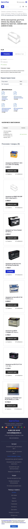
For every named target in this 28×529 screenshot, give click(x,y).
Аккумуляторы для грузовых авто (14, 452)
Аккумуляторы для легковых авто (14, 447)
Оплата (14, 498)
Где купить (14, 509)
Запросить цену (11, 170)
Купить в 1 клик (20, 54)
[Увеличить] (14, 37)
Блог (14, 518)
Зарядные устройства (14, 471)
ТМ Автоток (14, 515)
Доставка (14, 495)
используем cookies (7, 520)
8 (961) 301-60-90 (14, 430)
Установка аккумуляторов (14, 486)
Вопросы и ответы (14, 512)
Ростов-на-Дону (21, 2)
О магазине (14, 504)
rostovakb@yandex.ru (14, 433)
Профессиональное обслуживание (14, 482)
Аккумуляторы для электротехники (14, 467)
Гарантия (14, 501)
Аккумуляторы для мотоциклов (14, 459)
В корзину (7, 54)
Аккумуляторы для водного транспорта (14, 463)
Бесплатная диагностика (14, 478)
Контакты (14, 506)
